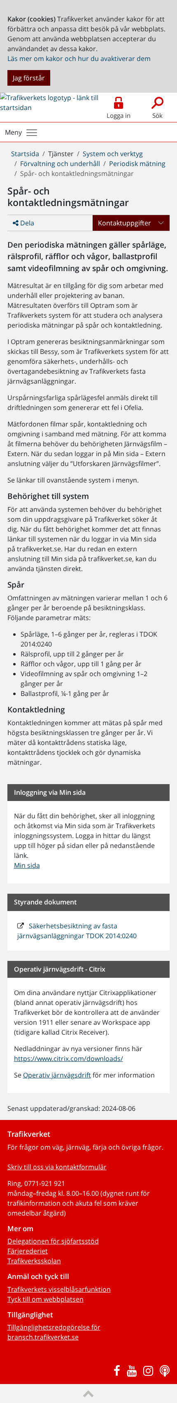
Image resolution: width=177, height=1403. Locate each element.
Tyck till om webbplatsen (45, 1299)
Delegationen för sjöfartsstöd (53, 1241)
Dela (26, 222)
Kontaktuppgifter (124, 222)
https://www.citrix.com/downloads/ (68, 1058)
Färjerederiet (27, 1250)
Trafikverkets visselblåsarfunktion (59, 1289)
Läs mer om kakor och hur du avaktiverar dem (79, 58)
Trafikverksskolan (34, 1260)
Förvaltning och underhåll (60, 163)
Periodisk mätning (137, 163)
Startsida (25, 153)
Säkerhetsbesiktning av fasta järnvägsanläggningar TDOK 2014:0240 (77, 930)
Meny (13, 132)
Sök (157, 115)
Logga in (118, 115)
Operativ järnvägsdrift (57, 1075)
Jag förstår (29, 77)
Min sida (27, 865)
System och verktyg (113, 153)
